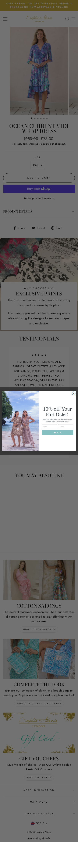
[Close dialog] (73, 393)
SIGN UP (57, 432)
